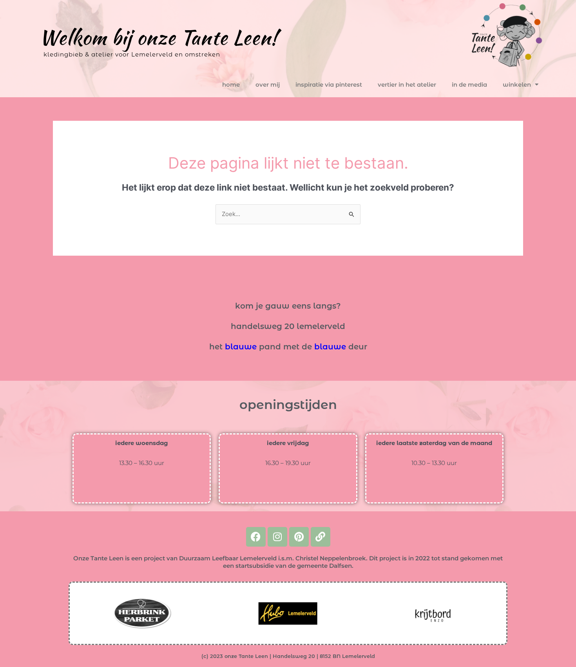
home (231, 84)
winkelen (517, 84)
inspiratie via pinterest (328, 84)
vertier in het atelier (407, 84)
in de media (469, 84)
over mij (267, 84)
